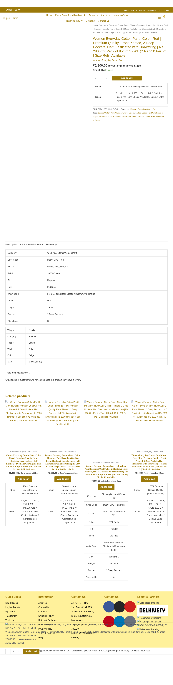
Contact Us (103, 21)
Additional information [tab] (31, 244)
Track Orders (163, 10)
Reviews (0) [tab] (51, 244)
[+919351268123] (4, 10)
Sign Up (134, 10)
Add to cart (126, 78)
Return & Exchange (47, 620)
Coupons (90, 21)
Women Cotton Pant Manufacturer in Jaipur (118, 116)
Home (49, 15)
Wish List (9, 620)
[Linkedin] (119, 621)
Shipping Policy (46, 616)
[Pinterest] (109, 621)
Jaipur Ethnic (10, 18)
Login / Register (13, 607)
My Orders (151, 10)
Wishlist (142, 10)
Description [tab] (11, 244)
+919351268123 (13, 10)
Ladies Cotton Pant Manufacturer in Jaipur (116, 113)
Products (93, 15)
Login (126, 10)
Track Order (11, 616)
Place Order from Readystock (70, 15)
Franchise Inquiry (74, 21)
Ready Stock (11, 603)
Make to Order (121, 15)
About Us (105, 15)
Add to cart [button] (23, 479)
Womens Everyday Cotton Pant (114, 25)
